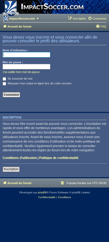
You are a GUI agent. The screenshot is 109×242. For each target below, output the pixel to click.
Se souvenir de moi (19, 78)
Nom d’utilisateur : (16, 50)
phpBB (42, 192)
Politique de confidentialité (59, 158)
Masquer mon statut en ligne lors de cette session (39, 83)
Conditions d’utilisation (20, 158)
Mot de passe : (13, 62)
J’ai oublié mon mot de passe (21, 72)
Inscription (11, 169)
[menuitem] (97, 18)
